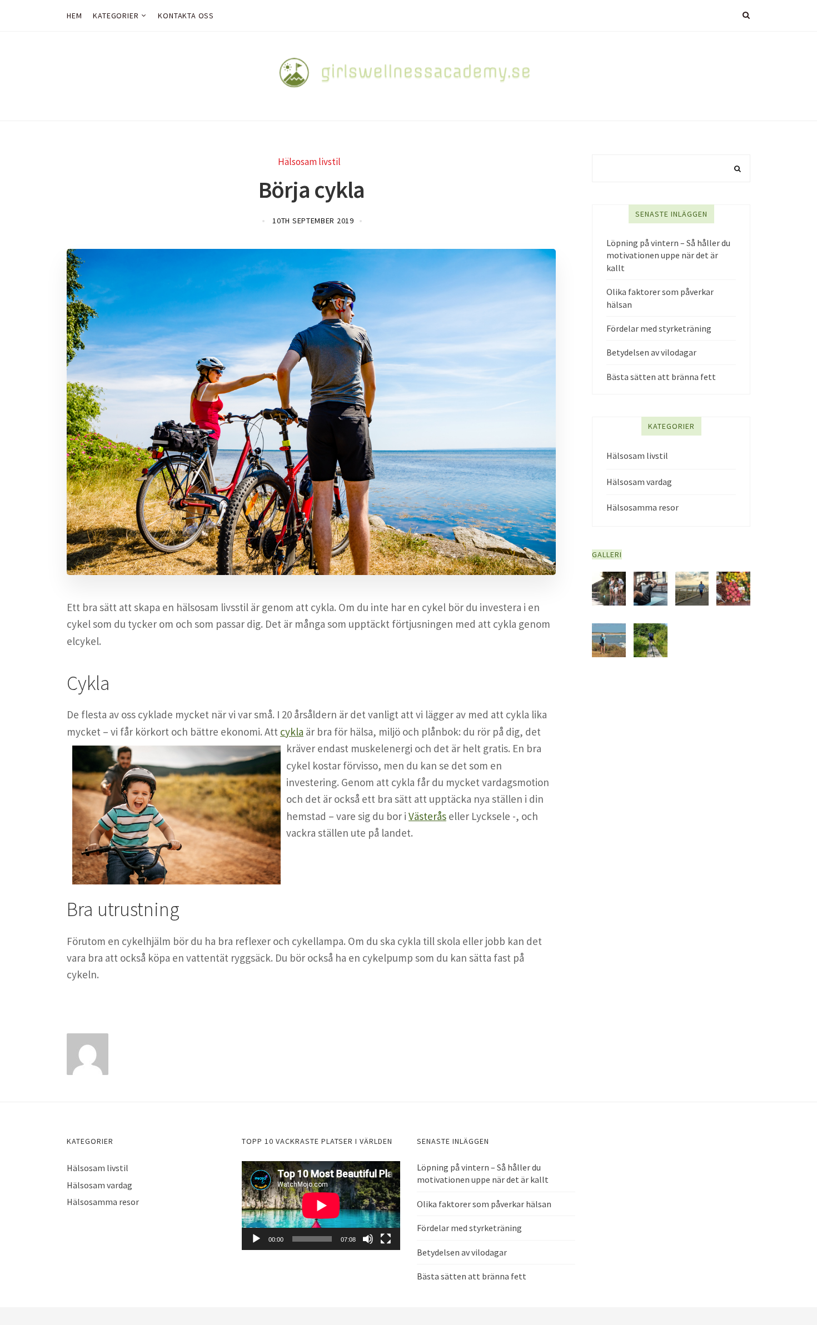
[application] (321, 1205)
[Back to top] (781, 1292)
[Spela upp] (256, 1238)
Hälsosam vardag (639, 481)
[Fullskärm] (385, 1238)
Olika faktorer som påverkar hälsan (660, 297)
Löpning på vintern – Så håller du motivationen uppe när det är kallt (668, 255)
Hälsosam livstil (309, 162)
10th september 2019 (312, 221)
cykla (291, 731)
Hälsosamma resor (642, 507)
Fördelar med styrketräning (658, 328)
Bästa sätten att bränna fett (661, 376)
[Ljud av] (367, 1238)
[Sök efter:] (671, 168)
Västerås (427, 816)
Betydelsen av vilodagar (651, 352)
